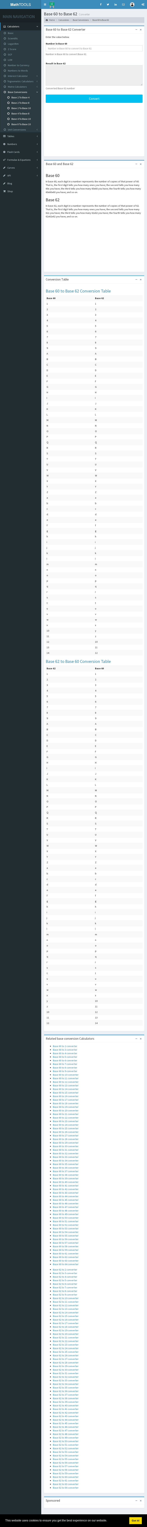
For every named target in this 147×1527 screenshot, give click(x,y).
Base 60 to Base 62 (101, 20)
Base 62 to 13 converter (66, 1309)
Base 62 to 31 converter (66, 1373)
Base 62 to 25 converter (66, 1351)
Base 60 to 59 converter (66, 1250)
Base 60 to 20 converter (66, 1110)
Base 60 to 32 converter (66, 1153)
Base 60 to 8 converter (65, 1067)
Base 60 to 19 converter (66, 1107)
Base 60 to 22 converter (66, 1117)
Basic (10, 33)
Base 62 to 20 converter (66, 1334)
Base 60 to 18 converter (66, 1103)
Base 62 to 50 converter (66, 1441)
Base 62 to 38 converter (66, 1398)
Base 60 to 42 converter (66, 1189)
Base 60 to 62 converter (66, 1257)
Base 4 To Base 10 (21, 118)
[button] (45, 4)
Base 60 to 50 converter (66, 1217)
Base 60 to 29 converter (66, 1142)
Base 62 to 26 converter (66, 1355)
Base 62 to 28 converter (66, 1362)
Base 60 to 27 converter (66, 1135)
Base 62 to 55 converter (66, 1459)
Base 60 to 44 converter (66, 1196)
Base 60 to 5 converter (65, 1056)
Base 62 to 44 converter (66, 1419)
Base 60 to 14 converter (66, 1089)
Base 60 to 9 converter (65, 1071)
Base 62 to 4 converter (65, 1276)
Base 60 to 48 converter (66, 1210)
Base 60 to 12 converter (66, 1081)
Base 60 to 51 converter (66, 1221)
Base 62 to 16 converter (66, 1319)
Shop (10, 191)
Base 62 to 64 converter (66, 1487)
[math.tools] (52, 3)
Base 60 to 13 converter (66, 1085)
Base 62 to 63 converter (66, 1484)
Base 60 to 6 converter (65, 1060)
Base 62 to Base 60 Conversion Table (78, 661)
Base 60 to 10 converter (66, 1074)
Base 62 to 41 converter (66, 1409)
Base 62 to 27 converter (66, 1359)
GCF (9, 54)
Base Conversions (17, 92)
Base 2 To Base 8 (20, 102)
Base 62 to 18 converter (66, 1326)
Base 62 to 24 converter (66, 1348)
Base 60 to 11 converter (66, 1078)
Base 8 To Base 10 (21, 124)
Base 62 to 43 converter (66, 1416)
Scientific (12, 38)
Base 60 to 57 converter (66, 1242)
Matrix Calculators (17, 86)
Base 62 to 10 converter (66, 1298)
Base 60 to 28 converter (66, 1139)
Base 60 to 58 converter (66, 1246)
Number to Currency (18, 65)
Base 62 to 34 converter (66, 1384)
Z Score (11, 49)
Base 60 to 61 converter (66, 1253)
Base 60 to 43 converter (66, 1192)
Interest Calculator (17, 76)
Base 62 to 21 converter (66, 1337)
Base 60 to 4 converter (65, 1053)
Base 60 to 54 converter (66, 1232)
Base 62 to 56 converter (66, 1462)
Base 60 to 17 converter (66, 1099)
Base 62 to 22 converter (66, 1341)
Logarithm (13, 43)
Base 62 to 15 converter (66, 1316)
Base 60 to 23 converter (66, 1121)
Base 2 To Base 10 (21, 108)
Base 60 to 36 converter (66, 1167)
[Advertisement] (94, 130)
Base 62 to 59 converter (66, 1473)
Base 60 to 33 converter (66, 1157)
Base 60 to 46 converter (66, 1203)
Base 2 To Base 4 (20, 97)
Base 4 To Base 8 (20, 113)
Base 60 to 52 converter (66, 1224)
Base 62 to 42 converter (66, 1412)
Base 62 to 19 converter (66, 1330)
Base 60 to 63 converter (66, 1260)
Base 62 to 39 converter (66, 1401)
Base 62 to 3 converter (65, 1273)
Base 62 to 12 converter (66, 1305)
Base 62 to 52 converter (66, 1448)
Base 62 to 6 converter (65, 1283)
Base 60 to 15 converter (66, 1092)
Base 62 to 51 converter (66, 1444)
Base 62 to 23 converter (66, 1344)
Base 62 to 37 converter (66, 1394)
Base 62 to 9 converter (65, 1294)
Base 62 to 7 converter (65, 1287)
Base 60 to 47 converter (66, 1207)
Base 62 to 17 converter (66, 1323)
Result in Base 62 (55, 63)
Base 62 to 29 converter (66, 1366)
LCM (9, 59)
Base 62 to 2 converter (65, 1269)
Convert (94, 99)
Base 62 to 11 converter (66, 1301)
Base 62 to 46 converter (66, 1427)
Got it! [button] (135, 1520)
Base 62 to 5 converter (65, 1280)
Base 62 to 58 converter (66, 1469)
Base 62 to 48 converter (66, 1434)
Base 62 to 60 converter (66, 1477)
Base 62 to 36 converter (66, 1391)
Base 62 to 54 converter (66, 1455)
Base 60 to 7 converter (65, 1064)
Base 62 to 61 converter (66, 1480)
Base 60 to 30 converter (66, 1146)
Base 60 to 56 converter (66, 1239)
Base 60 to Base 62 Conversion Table (78, 291)
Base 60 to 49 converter (66, 1214)
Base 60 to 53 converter (66, 1228)
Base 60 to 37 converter (66, 1171)
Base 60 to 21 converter (66, 1114)
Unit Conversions (16, 129)
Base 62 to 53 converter (66, 1452)
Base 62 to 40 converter (66, 1405)
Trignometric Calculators (20, 81)
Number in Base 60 (56, 43)
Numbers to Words (17, 70)
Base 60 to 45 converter (66, 1199)
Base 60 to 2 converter (65, 1046)
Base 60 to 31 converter (66, 1149)
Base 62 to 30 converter (66, 1369)
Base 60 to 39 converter (66, 1178)
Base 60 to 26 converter (66, 1132)
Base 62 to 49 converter (66, 1437)
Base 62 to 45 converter (66, 1423)
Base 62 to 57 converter (66, 1466)
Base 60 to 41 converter (66, 1185)
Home (52, 20)
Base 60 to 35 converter (66, 1164)
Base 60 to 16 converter (66, 1096)
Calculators (63, 20)
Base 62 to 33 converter (66, 1380)
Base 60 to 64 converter (66, 1264)
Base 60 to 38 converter (66, 1174)
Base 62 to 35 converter (66, 1387)
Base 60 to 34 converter (66, 1160)
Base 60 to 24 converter (66, 1124)
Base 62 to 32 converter (66, 1376)
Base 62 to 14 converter (66, 1312)
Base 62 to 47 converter (66, 1430)
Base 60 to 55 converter (66, 1235)
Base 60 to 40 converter (66, 1182)
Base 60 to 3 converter (65, 1049)
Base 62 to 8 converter (65, 1291)
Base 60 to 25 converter (66, 1128)
